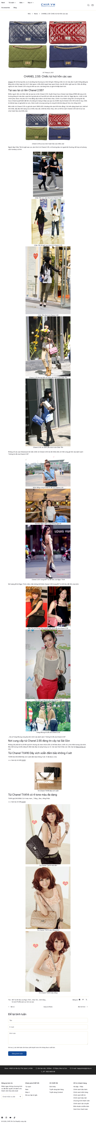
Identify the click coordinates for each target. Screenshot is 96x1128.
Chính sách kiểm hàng (80, 1092)
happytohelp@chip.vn (84, 1068)
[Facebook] (2, 1117)
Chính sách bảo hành (80, 1089)
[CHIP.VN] (48, 5)
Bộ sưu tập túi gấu (31, 1095)
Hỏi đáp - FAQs (78, 1086)
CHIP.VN (10, 1121)
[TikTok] (14, 1117)
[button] (92, 5)
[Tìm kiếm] (88, 5)
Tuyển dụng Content (56, 1092)
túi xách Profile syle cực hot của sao (23, 1002)
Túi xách (28, 1086)
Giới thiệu (52, 1086)
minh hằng (42, 1000)
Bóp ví (27, 1092)
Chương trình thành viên (81, 1101)
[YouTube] (10, 1117)
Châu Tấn (35, 1000)
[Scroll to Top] (92, 1118)
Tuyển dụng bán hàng (56, 1089)
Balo (26, 1089)
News (36, 14)
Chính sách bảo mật (80, 1098)
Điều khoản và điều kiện (81, 1106)
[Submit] (20, 1096)
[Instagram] (6, 1117)
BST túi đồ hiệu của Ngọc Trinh (21, 1000)
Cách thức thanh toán (80, 1109)
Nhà (29, 14)
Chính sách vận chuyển (81, 1103)
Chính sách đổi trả (79, 1095)
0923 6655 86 (50, 1071)
